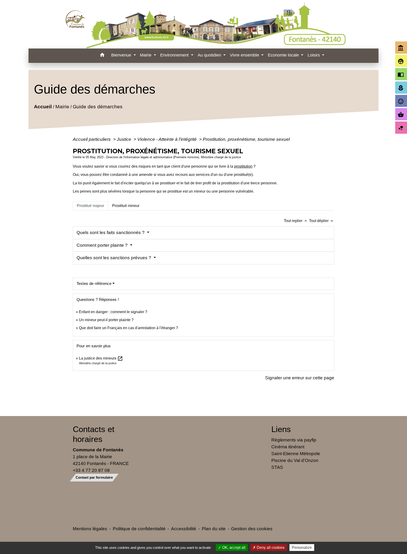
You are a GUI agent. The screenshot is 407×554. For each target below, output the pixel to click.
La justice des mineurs (101, 358)
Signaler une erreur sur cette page (299, 377)
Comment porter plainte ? (103, 245)
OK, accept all (233, 548)
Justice (124, 139)
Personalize (302, 548)
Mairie (62, 106)
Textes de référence (94, 283)
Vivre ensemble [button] (245, 55)
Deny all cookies (270, 548)
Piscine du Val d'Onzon (294, 460)
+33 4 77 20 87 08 (91, 470)
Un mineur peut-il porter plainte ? (106, 320)
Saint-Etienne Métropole (295, 453)
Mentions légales (90, 528)
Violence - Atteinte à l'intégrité (167, 139)
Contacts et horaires (93, 434)
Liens (281, 429)
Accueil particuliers (92, 139)
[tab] (90, 205)
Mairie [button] (146, 55)
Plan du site (214, 528)
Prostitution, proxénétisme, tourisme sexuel (246, 139)
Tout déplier (321, 221)
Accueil (43, 106)
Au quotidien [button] (210, 55)
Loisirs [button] (314, 55)
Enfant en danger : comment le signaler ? (113, 312)
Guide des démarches (97, 106)
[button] (102, 56)
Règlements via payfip (293, 439)
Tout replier (296, 221)
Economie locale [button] (284, 55)
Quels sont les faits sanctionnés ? (111, 232)
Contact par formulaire (94, 477)
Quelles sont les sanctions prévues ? (114, 257)
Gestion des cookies (252, 528)
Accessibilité (183, 528)
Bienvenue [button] (121, 55)
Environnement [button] (175, 55)
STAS (277, 467)
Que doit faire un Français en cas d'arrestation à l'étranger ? (128, 328)
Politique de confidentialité (139, 528)
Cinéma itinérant (287, 446)
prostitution (243, 166)
